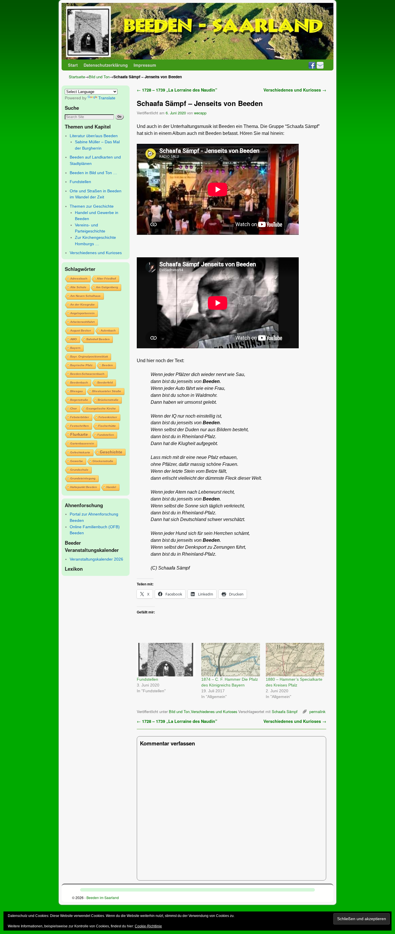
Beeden (107, 365)
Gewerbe (76, 461)
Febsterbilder (79, 417)
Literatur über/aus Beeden (94, 135)
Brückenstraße (108, 399)
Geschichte (111, 452)
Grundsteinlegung (82, 478)
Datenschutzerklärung (106, 65)
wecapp (200, 113)
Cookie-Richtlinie (148, 926)
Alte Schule (78, 287)
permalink (317, 711)
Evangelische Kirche (101, 408)
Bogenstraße (79, 399)
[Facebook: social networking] (312, 65)
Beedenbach (79, 382)
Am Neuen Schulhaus (85, 295)
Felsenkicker (108, 417)
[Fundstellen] (166, 659)
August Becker (80, 330)
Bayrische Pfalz (81, 365)
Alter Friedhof (106, 278)
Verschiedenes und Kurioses (96, 252)
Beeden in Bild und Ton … (93, 172)
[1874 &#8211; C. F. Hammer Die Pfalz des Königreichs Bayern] (230, 659)
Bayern (75, 347)
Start (73, 65)
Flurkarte (79, 434)
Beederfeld (105, 382)
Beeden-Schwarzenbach (87, 373)
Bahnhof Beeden (98, 339)
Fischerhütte (107, 425)
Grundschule (79, 469)
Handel (111, 487)
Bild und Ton (99, 76)
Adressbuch (78, 278)
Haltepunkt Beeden (83, 487)
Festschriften (79, 425)
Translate (106, 98)
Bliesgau (76, 391)
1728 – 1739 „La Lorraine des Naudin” (177, 90)
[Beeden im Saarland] (197, 31)
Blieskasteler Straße (106, 391)
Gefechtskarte (80, 452)
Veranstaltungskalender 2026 (96, 559)
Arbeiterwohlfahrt (82, 321)
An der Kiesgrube (82, 304)
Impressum (145, 65)
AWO (73, 339)
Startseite (77, 76)
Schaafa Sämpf (285, 711)
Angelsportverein (82, 313)
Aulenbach (108, 330)
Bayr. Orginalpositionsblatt (89, 356)
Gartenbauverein (82, 443)
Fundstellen (80, 181)
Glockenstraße (103, 461)
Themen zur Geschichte (92, 206)
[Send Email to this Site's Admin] (320, 65)
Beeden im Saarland (102, 897)
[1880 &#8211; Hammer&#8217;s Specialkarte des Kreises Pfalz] (295, 659)
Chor (73, 408)
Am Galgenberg (107, 287)
